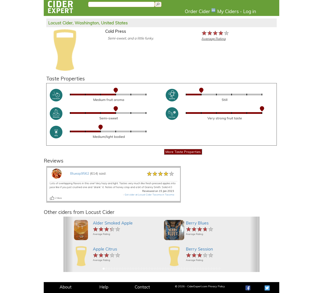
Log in (249, 11)
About (65, 286)
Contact (142, 286)
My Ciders (228, 11)
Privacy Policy (216, 286)
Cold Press (115, 31)
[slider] (215, 33)
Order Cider (200, 11)
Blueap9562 (79, 173)
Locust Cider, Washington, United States (88, 22)
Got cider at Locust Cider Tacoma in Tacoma (149, 194)
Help (103, 286)
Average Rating (214, 38)
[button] (68, 244)
